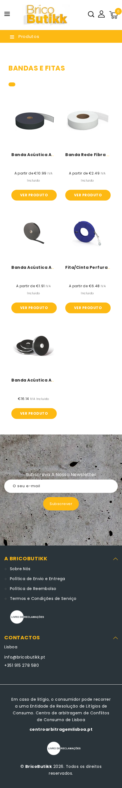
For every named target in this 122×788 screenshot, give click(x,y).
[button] (7, 15)
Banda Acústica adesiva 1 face (46, 154)
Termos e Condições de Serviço (43, 598)
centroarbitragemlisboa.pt (61, 729)
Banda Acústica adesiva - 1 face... (50, 267)
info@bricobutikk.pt (24, 657)
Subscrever (61, 503)
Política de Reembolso (33, 588)
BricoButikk (38, 766)
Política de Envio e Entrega (37, 579)
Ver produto (34, 195)
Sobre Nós (20, 569)
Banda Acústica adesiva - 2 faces (49, 380)
